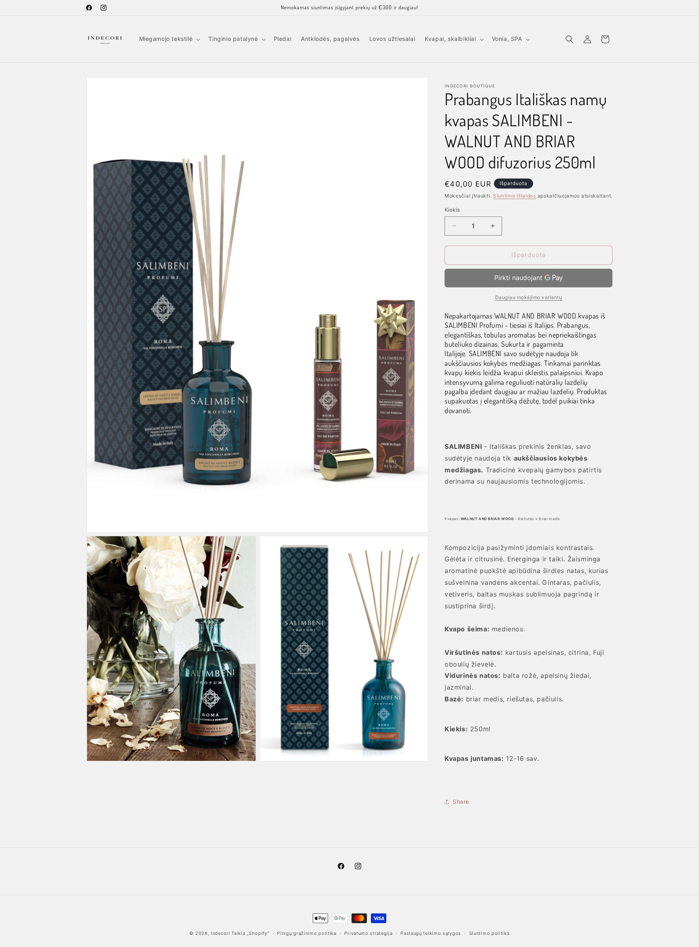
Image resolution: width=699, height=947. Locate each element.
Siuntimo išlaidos (514, 196)
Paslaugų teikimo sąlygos (430, 933)
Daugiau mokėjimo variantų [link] (528, 297)
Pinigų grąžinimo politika (307, 933)
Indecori (220, 933)
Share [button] (461, 801)
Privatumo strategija (368, 933)
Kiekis (452, 209)
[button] (169, 38)
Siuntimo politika (489, 933)
